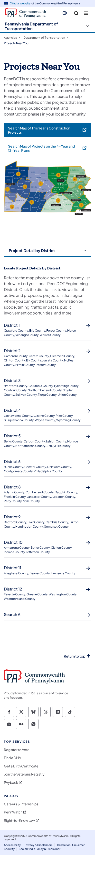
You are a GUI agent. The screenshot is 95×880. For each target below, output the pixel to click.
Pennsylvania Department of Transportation (31, 26)
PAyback (11, 782)
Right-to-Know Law (19, 820)
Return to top (74, 656)
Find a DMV (12, 758)
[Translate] (64, 13)
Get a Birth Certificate (21, 766)
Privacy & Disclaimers (39, 844)
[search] (76, 13)
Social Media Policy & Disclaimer (39, 848)
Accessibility (12, 844)
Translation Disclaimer (71, 844)
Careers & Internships (21, 804)
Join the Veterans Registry (24, 774)
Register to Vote (16, 750)
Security (9, 848)
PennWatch (13, 812)
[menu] (86, 13)
